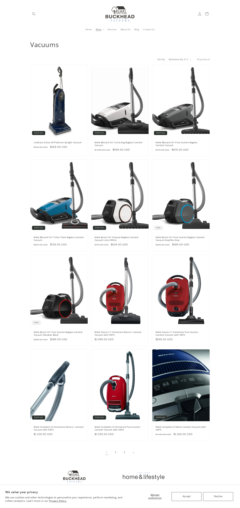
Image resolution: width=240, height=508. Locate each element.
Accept (187, 496)
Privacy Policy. (58, 500)
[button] (33, 13)
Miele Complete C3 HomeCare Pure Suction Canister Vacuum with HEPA (117, 428)
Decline (218, 496)
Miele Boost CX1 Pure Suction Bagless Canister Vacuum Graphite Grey (180, 238)
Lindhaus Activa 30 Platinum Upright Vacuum (57, 142)
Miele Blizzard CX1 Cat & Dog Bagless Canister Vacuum (119, 144)
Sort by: (161, 59)
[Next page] (133, 452)
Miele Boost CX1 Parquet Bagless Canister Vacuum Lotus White (117, 238)
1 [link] (106, 452)
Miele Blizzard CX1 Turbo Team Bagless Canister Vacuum (59, 238)
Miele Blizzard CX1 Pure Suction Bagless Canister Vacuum (176, 144)
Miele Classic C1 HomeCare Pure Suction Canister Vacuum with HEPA (177, 333)
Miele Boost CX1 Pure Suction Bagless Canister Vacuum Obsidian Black (58, 333)
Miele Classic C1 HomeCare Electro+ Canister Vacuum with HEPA (118, 333)
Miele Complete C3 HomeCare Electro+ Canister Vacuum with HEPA (59, 428)
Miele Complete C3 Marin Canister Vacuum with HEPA (181, 428)
